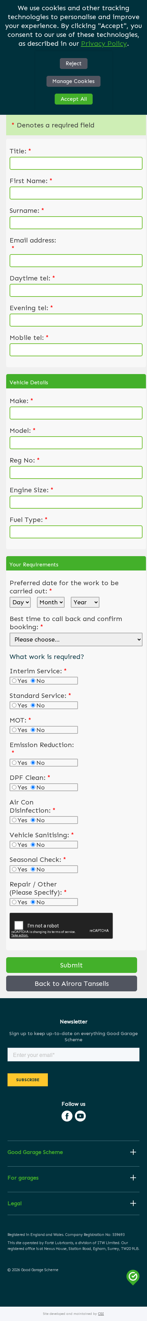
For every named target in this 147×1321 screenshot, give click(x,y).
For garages (23, 1178)
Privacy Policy (104, 43)
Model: (23, 430)
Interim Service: (38, 671)
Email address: (33, 244)
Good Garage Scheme (35, 1152)
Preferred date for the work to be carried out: (64, 587)
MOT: (20, 720)
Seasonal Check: (38, 859)
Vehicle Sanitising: (42, 835)
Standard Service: (40, 695)
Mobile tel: (29, 337)
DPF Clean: (30, 777)
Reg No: (25, 460)
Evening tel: (31, 308)
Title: (20, 151)
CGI (101, 1314)
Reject (74, 63)
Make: (22, 401)
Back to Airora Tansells (72, 983)
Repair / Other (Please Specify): (38, 888)
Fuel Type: (29, 519)
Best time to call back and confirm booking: (66, 623)
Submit (71, 965)
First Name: (31, 181)
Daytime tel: (32, 278)
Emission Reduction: (42, 749)
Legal (15, 1203)
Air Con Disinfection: (33, 806)
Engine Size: (32, 490)
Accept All (74, 99)
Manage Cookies (73, 81)
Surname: (27, 210)
